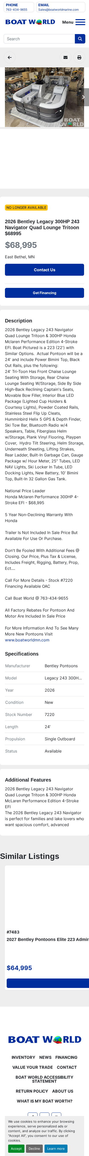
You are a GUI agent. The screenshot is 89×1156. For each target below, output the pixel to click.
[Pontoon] (10, 57)
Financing (66, 1057)
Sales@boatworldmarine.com (58, 9)
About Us (62, 1091)
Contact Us (44, 269)
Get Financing (44, 293)
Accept (16, 1149)
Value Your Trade (32, 1067)
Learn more (56, 1149)
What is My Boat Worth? (44, 1101)
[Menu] (80, 22)
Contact (67, 1067)
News (45, 1057)
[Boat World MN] (44, 1039)
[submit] (80, 39)
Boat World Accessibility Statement (44, 1079)
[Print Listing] (79, 57)
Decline (34, 1149)
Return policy (32, 1091)
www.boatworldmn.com (27, 639)
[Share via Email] (65, 57)
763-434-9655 (16, 9)
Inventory (23, 1057)
